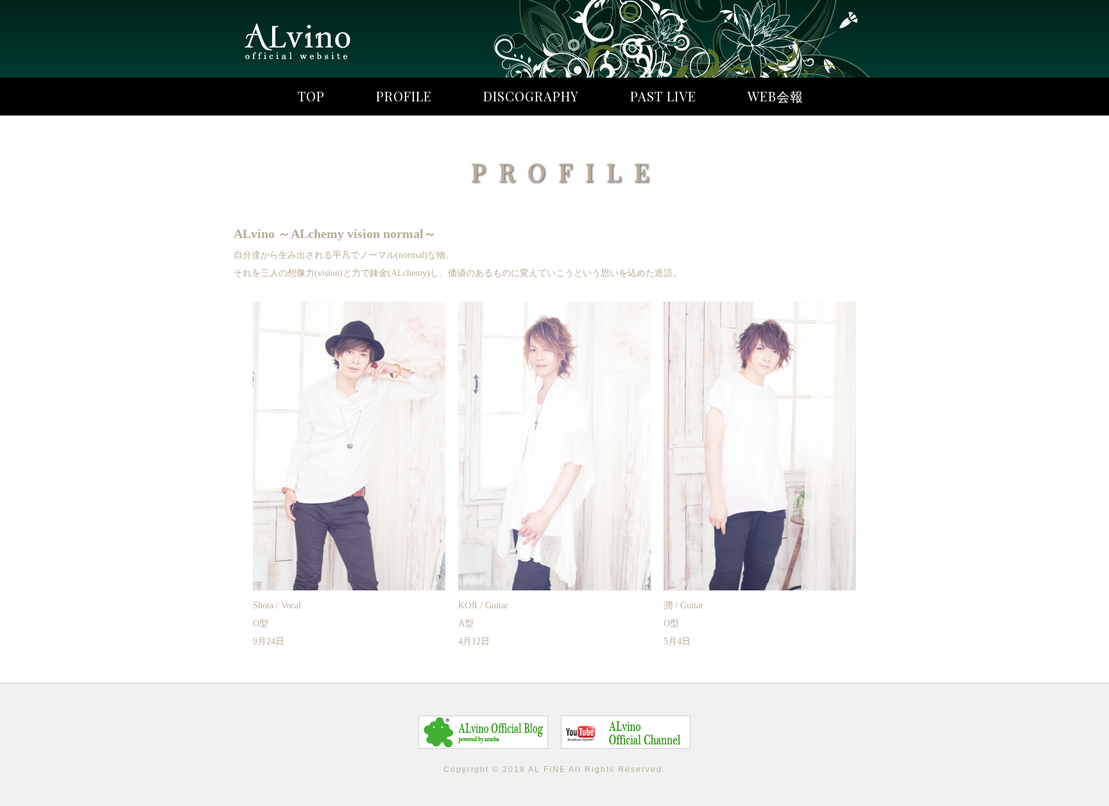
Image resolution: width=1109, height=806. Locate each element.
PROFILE (404, 96)
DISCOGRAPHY (531, 96)
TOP (311, 96)
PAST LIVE (663, 96)
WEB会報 (776, 96)
